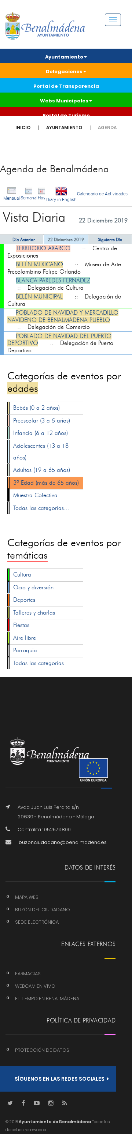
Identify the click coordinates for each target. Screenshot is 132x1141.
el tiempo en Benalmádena (47, 998)
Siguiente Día (110, 239)
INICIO (22, 127)
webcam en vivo (35, 986)
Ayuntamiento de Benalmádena (54, 1122)
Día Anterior (23, 239)
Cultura (22, 574)
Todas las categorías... (41, 507)
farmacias (28, 973)
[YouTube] (37, 1103)
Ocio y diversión (33, 587)
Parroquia (25, 650)
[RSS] (64, 1103)
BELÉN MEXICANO (39, 264)
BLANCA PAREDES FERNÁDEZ (53, 280)
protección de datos (42, 1050)
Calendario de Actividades (102, 193)
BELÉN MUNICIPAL (39, 296)
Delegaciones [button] (64, 71)
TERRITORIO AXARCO (43, 248)
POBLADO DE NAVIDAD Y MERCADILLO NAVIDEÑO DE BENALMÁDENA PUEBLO (62, 316)
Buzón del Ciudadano (42, 909)
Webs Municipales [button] (64, 100)
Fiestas (21, 625)
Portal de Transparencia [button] (66, 86)
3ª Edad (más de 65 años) (46, 482)
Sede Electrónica (37, 922)
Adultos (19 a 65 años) (41, 469)
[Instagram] (51, 1103)
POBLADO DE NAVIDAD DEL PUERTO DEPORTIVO (59, 340)
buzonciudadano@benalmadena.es (63, 842)
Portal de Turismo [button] (66, 115)
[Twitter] (10, 1103)
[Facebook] (23, 1103)
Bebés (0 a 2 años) (36, 407)
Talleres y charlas (34, 612)
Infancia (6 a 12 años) (40, 432)
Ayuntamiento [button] (64, 56)
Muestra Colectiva (35, 495)
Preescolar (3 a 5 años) (41, 420)
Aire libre (24, 637)
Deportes (24, 599)
